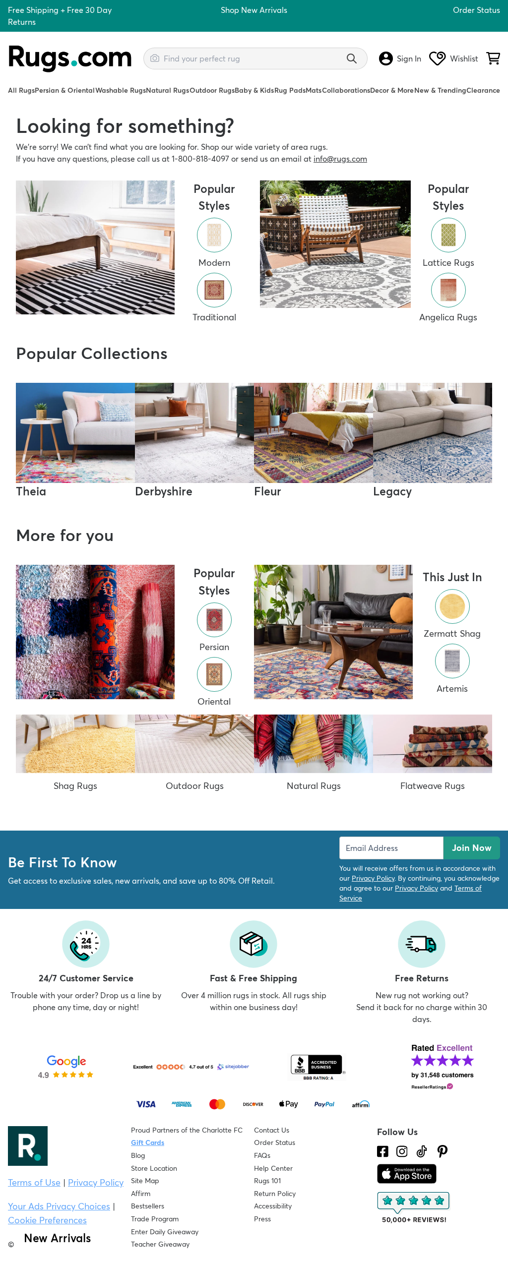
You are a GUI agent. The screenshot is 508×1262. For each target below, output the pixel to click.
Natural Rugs (167, 90)
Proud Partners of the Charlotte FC (187, 1130)
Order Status (476, 10)
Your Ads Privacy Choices (59, 1206)
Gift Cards (147, 1142)
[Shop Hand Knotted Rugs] (95, 632)
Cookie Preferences (47, 1220)
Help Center (273, 1168)
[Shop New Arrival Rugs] (333, 632)
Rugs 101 (267, 1180)
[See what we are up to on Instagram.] (402, 1151)
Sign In (409, 58)
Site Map (145, 1180)
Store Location (154, 1168)
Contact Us (271, 1130)
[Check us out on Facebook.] (382, 1151)
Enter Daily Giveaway (164, 1231)
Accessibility (273, 1206)
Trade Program (155, 1218)
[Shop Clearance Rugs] (335, 244)
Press (262, 1218)
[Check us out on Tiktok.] (421, 1151)
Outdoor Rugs (212, 90)
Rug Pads (290, 90)
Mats (313, 90)
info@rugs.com (340, 159)
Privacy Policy (373, 878)
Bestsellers (147, 1206)
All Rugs (21, 90)
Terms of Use (34, 1182)
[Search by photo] (155, 57)
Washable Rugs (120, 90)
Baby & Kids (254, 90)
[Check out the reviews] (414, 1208)
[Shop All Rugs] (95, 247)
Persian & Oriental (65, 90)
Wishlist (464, 58)
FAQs (262, 1155)
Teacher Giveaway (160, 1244)
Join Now (472, 847)
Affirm (140, 1193)
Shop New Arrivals (254, 10)
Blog (138, 1155)
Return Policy (275, 1193)
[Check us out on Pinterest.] (442, 1151)
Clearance (483, 90)
